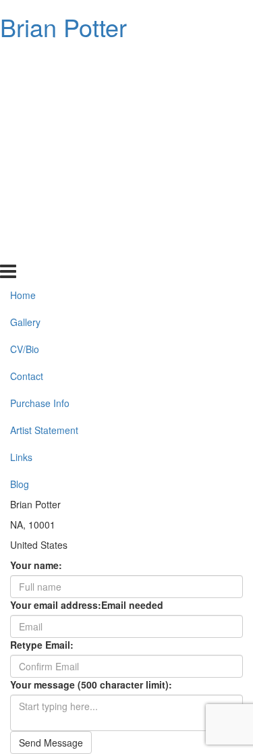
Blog (19, 249)
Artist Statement (44, 196)
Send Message (51, 742)
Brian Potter (63, 26)
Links (21, 223)
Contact (26, 142)
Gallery (25, 88)
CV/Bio (24, 115)
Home (23, 61)
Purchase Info (39, 169)
